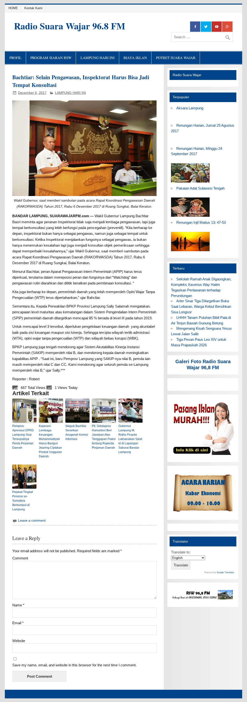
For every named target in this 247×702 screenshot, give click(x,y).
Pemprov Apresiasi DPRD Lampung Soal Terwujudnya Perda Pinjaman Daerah (23, 436)
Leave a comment (32, 520)
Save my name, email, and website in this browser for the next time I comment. (74, 665)
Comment (20, 558)
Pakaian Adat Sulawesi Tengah (200, 188)
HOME (13, 8)
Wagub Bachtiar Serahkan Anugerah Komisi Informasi (76, 432)
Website (18, 641)
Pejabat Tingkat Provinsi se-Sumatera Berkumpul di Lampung (22, 500)
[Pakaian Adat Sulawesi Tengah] (190, 217)
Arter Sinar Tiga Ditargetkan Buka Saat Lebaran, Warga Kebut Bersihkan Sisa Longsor (201, 306)
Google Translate (225, 572)
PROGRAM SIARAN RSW (50, 57)
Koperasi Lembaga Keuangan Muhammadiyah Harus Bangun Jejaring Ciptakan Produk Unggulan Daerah (50, 441)
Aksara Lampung (189, 108)
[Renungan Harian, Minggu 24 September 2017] (190, 183)
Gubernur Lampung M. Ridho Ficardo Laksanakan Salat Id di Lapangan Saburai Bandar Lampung (130, 439)
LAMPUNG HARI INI (98, 57)
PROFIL (15, 57)
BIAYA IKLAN (135, 57)
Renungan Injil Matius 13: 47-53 (201, 222)
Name (18, 605)
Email (18, 623)
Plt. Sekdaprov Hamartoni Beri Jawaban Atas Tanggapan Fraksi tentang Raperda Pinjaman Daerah (104, 436)
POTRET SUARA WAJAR (175, 57)
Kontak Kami (33, 8)
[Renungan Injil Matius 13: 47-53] (190, 251)
